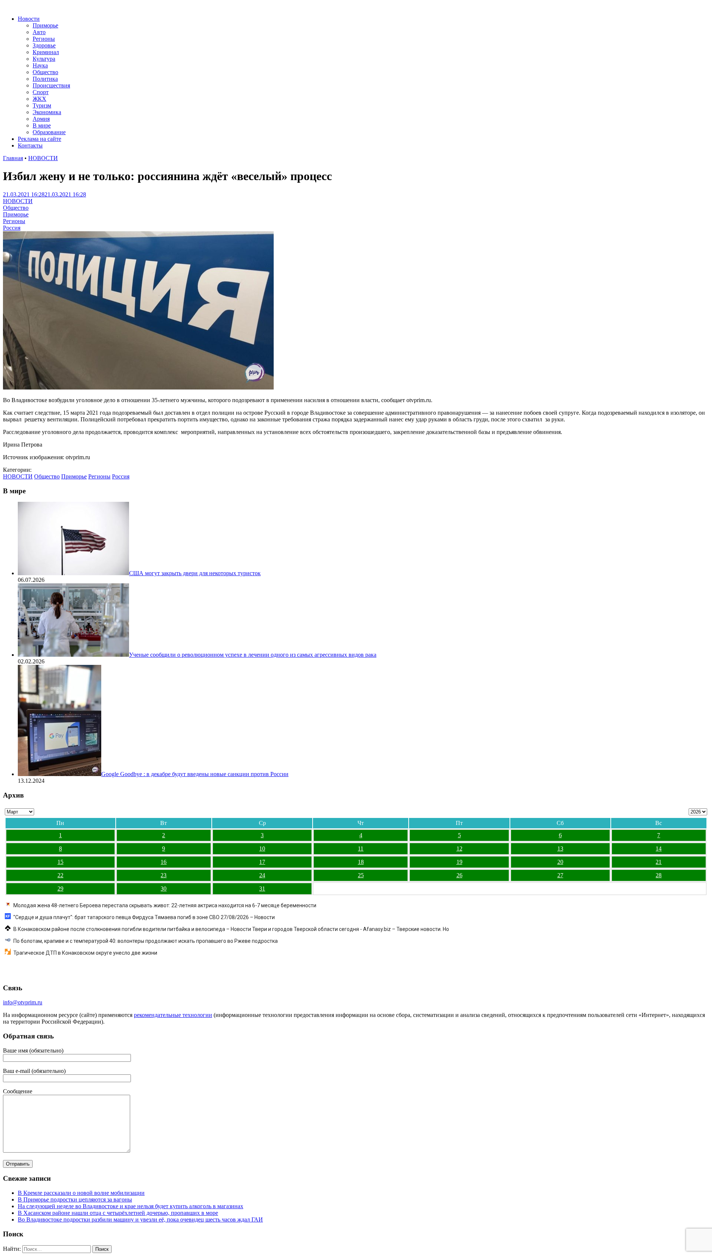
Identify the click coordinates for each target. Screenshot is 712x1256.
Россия (11, 228)
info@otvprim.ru (22, 1002)
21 (659, 862)
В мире (42, 125)
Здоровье (44, 45)
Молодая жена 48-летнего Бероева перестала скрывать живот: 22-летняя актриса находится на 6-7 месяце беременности (164, 905)
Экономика (47, 112)
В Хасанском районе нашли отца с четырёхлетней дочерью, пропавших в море (118, 1213)
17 (262, 862)
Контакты (30, 145)
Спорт (41, 92)
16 (164, 862)
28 (659, 875)
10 (262, 848)
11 (360, 848)
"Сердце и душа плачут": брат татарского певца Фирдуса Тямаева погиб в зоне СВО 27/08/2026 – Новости (144, 917)
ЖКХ (39, 99)
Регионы (44, 39)
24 (262, 875)
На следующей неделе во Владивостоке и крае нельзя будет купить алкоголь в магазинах (130, 1206)
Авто (39, 32)
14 (659, 848)
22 (60, 875)
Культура (44, 59)
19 (459, 862)
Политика (45, 79)
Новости (29, 19)
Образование (49, 132)
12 (459, 848)
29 (60, 888)
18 (361, 862)
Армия (41, 119)
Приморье (45, 25)
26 (459, 875)
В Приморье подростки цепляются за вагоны (75, 1199)
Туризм (42, 105)
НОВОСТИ (43, 158)
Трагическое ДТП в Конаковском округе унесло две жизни (85, 953)
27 (560, 875)
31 (262, 888)
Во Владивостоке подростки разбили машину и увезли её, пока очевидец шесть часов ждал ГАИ (140, 1219)
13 (560, 848)
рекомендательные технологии (173, 1015)
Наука (40, 65)
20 (560, 862)
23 (164, 875)
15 (60, 862)
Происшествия (51, 85)
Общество (45, 72)
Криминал (46, 52)
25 (361, 875)
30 (164, 888)
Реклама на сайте (39, 139)
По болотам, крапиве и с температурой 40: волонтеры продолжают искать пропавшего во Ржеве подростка (145, 941)
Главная (13, 158)
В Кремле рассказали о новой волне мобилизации (81, 1193)
